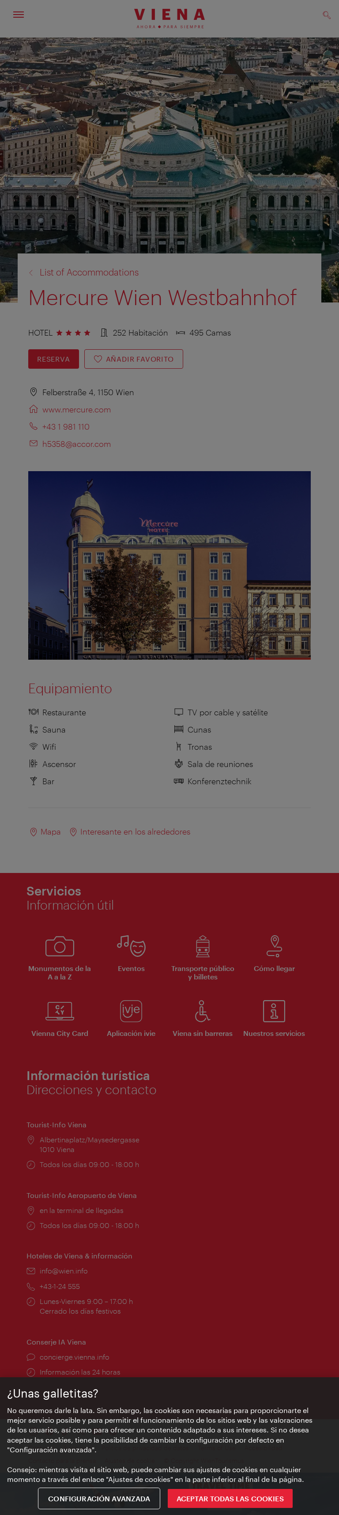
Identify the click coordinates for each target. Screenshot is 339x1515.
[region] (169, 1446)
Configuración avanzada (99, 1498)
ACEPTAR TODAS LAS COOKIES (230, 1498)
